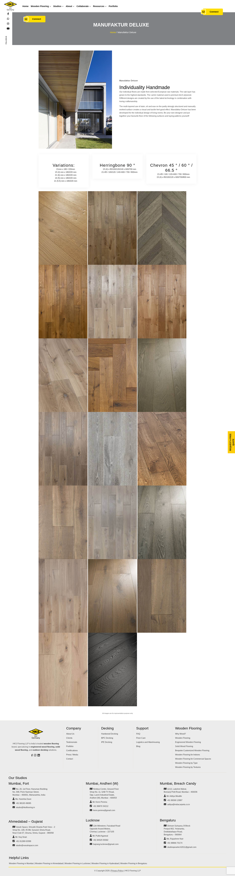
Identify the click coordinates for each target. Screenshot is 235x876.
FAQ (138, 734)
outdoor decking (40, 750)
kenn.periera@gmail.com (104, 810)
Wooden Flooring (40, 6)
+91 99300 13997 (174, 800)
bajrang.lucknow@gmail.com (105, 844)
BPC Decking (107, 738)
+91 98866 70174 (174, 843)
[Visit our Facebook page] (32, 756)
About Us (70, 734)
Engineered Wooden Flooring (188, 742)
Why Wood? (180, 734)
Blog (138, 746)
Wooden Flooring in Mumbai (21, 863)
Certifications (72, 750)
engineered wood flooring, (43, 747)
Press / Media (72, 755)
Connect (36, 19)
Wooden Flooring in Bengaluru (133, 863)
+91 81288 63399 (23, 841)
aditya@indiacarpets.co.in (178, 804)
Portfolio (113, 6)
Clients (69, 738)
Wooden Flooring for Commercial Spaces (193, 759)
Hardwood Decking (109, 734)
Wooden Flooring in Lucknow (77, 863)
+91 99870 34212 (100, 806)
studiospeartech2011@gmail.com (181, 847)
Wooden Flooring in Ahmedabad (49, 863)
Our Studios (18, 778)
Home (25, 6)
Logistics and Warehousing (148, 742)
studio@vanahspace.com (27, 845)
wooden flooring (51, 744)
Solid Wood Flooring (184, 746)
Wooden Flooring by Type (186, 763)
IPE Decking (106, 742)
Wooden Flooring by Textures (188, 767)
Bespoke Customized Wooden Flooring (192, 750)
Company (73, 728)
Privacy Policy (117, 871)
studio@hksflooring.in (25, 807)
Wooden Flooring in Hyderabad (105, 863)
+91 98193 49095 (23, 803)
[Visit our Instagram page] (35, 756)
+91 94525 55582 (100, 840)
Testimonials (71, 742)
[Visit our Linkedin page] (39, 756)
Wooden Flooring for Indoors (187, 755)
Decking (107, 728)
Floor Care (141, 738)
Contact (69, 759)
